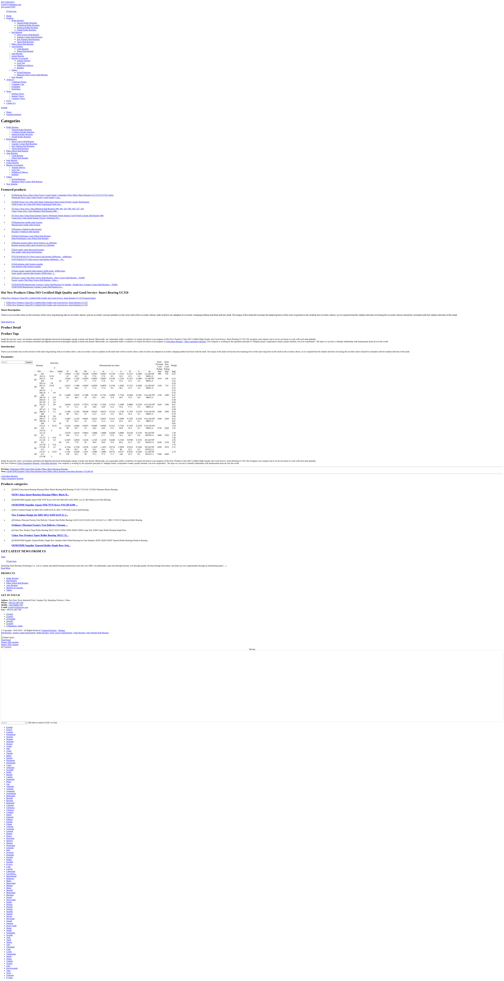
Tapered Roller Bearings (27, 23)
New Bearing (17, 77)
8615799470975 (8, 2)
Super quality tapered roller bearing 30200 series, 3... (33, 273)
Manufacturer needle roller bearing (26, 225)
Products (10, 18)
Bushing (20, 68)
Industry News (18, 96)
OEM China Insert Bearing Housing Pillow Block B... (40, 494)
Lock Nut (21, 63)
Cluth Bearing (22, 49)
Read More (5, 568)
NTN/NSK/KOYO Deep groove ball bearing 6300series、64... (38, 259)
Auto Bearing (17, 46)
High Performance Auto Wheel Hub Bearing (30, 238)
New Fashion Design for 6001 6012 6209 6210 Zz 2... (40, 515)
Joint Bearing (17, 53)
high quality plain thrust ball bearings (27, 252)
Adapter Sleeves (23, 61)
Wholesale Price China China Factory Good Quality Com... (36, 197)
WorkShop (16, 89)
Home (8, 16)
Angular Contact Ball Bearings (29, 37)
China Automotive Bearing (195, 341)
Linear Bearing (18, 56)
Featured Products (49, 630)
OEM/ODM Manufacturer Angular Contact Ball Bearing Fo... (37, 287)
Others (14, 70)
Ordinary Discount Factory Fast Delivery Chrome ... (40, 525)
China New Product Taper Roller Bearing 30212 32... (40, 535)
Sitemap (61, 630)
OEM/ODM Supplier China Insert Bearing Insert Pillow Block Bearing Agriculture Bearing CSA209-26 (49, 471)
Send (3, 557)
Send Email (6, 640)
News (8, 91)
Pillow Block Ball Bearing (22, 44)
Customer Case (18, 84)
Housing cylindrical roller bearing (25, 231)
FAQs (8, 101)
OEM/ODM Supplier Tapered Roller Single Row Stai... (41, 545)
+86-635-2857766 (15, 602)
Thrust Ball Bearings (25, 42)
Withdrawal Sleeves (25, 65)
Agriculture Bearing (174, 341)
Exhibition (16, 87)
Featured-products (13, 114)
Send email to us (8, 322)
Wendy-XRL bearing (10, 642)
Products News (18, 94)
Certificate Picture (19, 82)
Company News (18, 98)
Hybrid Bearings (24, 72)
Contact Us (11, 103)
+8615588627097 (15, 605)
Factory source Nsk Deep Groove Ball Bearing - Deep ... (35, 280)
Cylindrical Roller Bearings (28, 25)
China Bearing (79, 633)
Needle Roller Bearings (26, 30)
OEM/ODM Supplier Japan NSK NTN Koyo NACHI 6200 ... (45, 504)
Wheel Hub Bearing (25, 51)
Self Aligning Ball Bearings (28, 39)
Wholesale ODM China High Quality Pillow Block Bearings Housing (39, 469)
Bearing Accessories (20, 58)
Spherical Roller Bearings (27, 27)
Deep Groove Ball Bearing (28, 35)
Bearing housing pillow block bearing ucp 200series (33, 245)
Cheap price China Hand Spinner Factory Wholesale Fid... (36, 218)
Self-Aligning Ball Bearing (97, 633)
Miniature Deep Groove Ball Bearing (32, 75)
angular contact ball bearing (24, 633)
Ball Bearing (17, 32)
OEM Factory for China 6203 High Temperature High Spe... (37, 204)
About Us (10, 79)
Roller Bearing (18, 20)
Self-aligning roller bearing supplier (26, 266)
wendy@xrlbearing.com (11, 4)
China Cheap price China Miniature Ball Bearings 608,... (35, 211)
